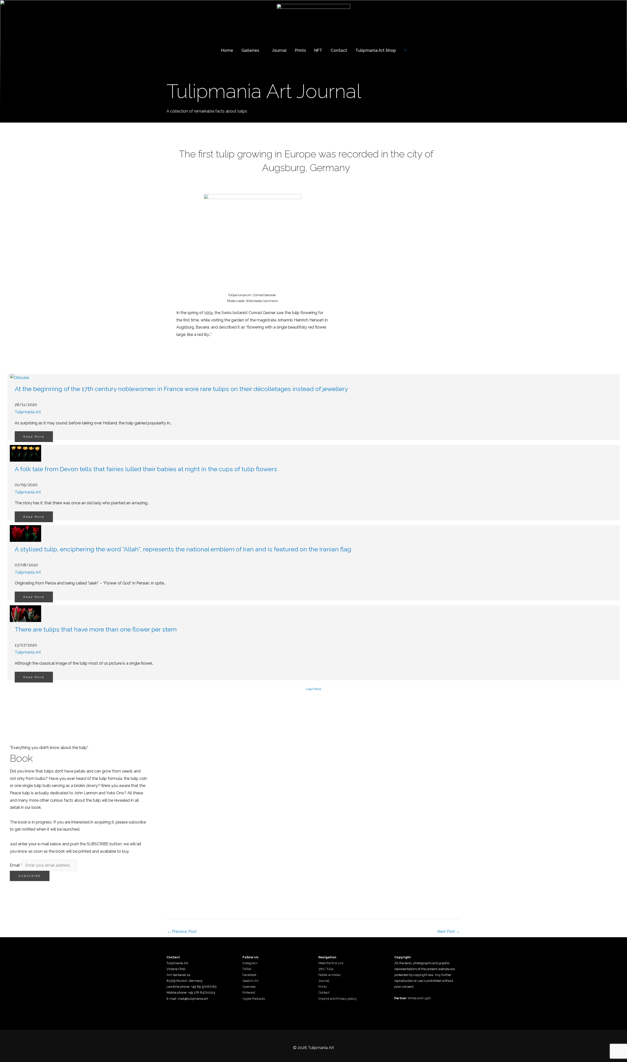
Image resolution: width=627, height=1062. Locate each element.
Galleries (250, 50)
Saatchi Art (250, 981)
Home (227, 50)
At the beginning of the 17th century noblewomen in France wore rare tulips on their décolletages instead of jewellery (181, 388)
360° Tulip (325, 969)
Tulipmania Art (28, 412)
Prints (300, 50)
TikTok (246, 969)
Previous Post (182, 931)
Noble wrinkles (329, 975)
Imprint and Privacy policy (337, 998)
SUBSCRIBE (29, 876)
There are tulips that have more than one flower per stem (96, 629)
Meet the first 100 (331, 963)
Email (16, 865)
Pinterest (248, 992)
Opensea (248, 986)
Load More (313, 689)
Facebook (249, 975)
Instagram (249, 963)
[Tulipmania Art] (313, 18)
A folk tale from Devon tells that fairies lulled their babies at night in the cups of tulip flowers (146, 469)
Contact (339, 50)
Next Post (448, 931)
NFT (318, 50)
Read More (33, 436)
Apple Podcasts (253, 998)
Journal (279, 50)
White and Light (419, 998)
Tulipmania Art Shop (375, 50)
